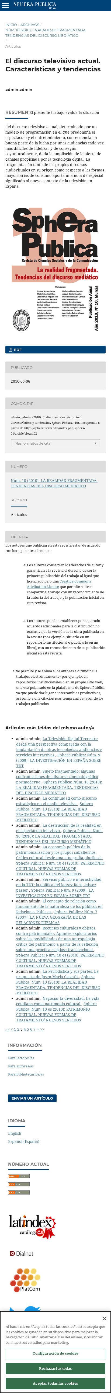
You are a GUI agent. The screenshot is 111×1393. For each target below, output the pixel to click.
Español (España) (23, 1141)
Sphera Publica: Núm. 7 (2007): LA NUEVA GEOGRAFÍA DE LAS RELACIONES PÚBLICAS (56, 917)
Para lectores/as (21, 1057)
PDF (17, 350)
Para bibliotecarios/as (26, 1074)
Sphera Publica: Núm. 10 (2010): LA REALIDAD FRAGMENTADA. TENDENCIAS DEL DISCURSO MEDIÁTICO (59, 787)
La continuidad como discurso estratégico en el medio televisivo (56, 801)
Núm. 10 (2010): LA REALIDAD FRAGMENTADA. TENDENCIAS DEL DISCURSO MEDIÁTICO (45, 33)
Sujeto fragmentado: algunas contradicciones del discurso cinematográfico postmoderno (57, 777)
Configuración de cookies (55, 1353)
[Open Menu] (5, 5)
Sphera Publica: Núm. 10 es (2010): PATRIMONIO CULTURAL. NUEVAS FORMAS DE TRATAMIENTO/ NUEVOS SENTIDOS (60, 868)
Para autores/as (21, 1066)
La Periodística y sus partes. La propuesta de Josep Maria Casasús (57, 974)
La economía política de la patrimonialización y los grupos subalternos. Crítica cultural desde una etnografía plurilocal (59, 852)
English (14, 1133)
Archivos (29, 24)
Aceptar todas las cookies (55, 1383)
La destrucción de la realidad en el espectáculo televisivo (59, 828)
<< (7, 1029)
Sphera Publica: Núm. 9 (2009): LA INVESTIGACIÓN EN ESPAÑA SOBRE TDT (58, 760)
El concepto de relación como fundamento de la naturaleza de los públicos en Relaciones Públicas (59, 906)
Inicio (11, 24)
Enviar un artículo (32, 1098)
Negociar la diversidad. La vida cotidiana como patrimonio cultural (57, 1001)
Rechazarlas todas (55, 1368)
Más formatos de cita (33, 443)
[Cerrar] (104, 1319)
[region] (55, 1352)
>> (42, 1029)
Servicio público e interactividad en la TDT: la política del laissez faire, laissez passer (59, 885)
